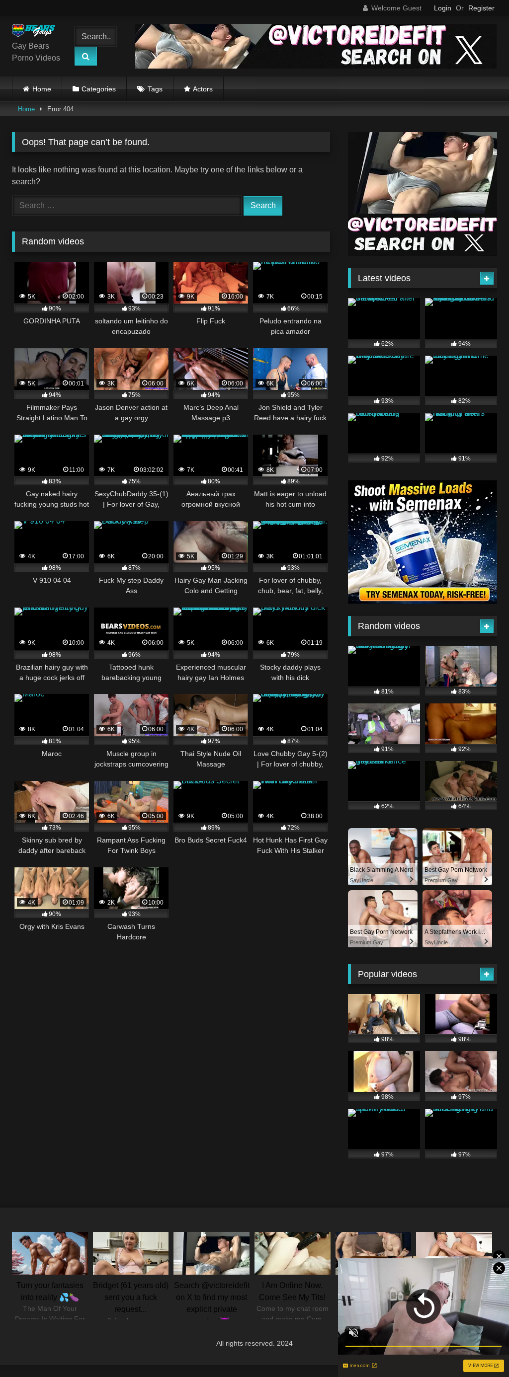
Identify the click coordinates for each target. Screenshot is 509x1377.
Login (442, 8)
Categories (99, 89)
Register (481, 8)
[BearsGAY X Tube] (36, 32)
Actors (203, 89)
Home (41, 89)
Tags (155, 89)
